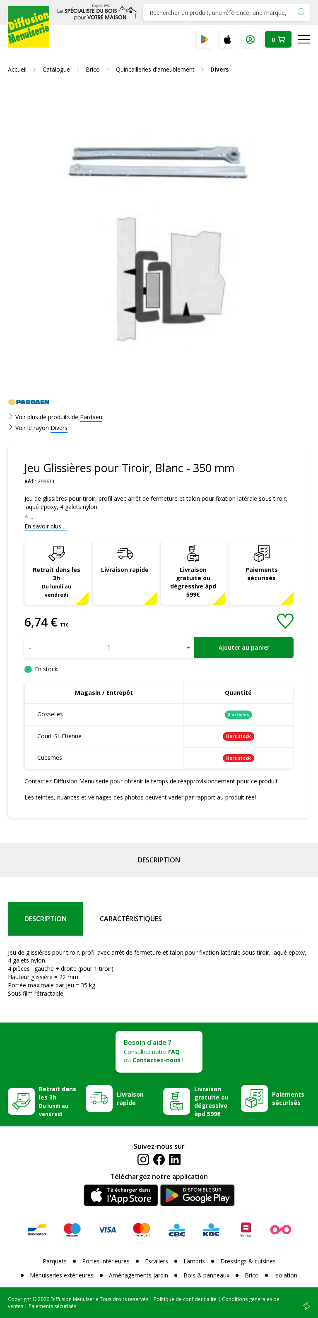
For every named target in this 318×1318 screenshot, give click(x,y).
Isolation (285, 1275)
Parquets (55, 1261)
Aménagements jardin (138, 1275)
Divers (59, 428)
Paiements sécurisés (262, 574)
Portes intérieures (106, 1261)
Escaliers (156, 1261)
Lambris (194, 1261)
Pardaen (91, 417)
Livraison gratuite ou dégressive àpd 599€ (193, 582)
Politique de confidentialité (185, 1299)
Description (159, 859)
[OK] (302, 12)
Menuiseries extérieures (62, 1275)
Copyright (19, 1299)
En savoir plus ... (45, 526)
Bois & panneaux (206, 1275)
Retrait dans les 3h (56, 582)
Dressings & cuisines (248, 1261)
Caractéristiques (131, 918)
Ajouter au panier (244, 647)
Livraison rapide (125, 570)
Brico (252, 1275)
